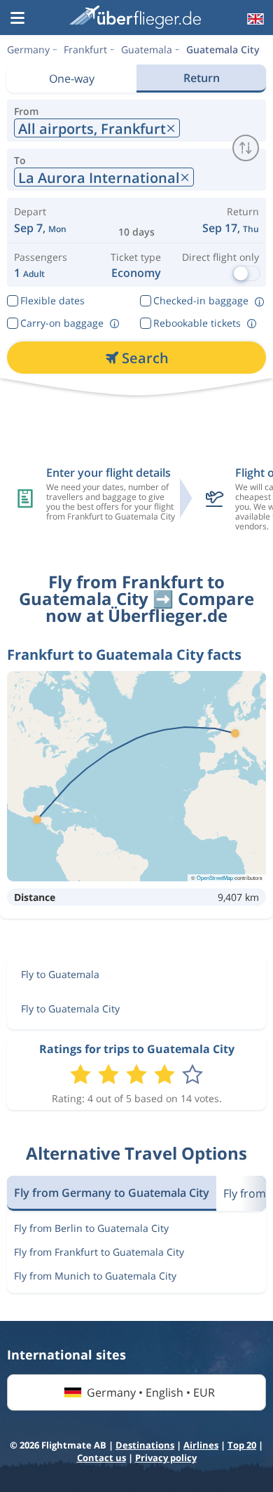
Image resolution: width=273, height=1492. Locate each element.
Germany (28, 49)
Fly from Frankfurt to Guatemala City (99, 1252)
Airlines (200, 1445)
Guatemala (146, 49)
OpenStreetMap (215, 877)
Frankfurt (85, 49)
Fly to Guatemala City (70, 1008)
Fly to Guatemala (60, 974)
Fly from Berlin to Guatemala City (91, 1228)
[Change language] (254, 19)
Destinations (144, 1445)
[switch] (245, 148)
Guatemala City (223, 49)
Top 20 (241, 1445)
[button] (17, 18)
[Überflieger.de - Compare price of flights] (135, 17)
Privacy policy (166, 1457)
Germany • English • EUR (151, 1392)
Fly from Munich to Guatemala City (95, 1275)
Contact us (101, 1457)
